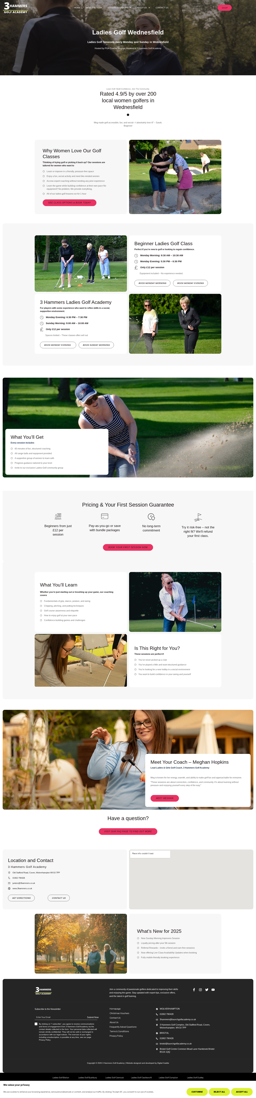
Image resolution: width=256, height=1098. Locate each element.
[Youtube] (213, 990)
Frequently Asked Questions (123, 1027)
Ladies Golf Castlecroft (141, 1077)
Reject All (219, 1092)
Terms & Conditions (119, 1031)
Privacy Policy (116, 1036)
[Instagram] (200, 990)
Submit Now (93, 1017)
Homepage (115, 1008)
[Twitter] (207, 990)
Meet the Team (94, 8)
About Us (142, 8)
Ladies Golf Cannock (114, 1077)
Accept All (242, 1092)
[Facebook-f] (194, 990)
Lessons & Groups (117, 8)
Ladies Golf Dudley (195, 1077)
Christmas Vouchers (119, 1013)
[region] (128, 1089)
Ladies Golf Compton (168, 1077)
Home (77, 8)
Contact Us (162, 8)
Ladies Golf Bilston (61, 1077)
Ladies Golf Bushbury (87, 1077)
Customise (197, 1092)
